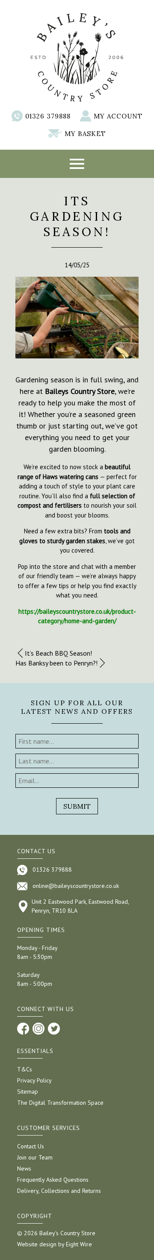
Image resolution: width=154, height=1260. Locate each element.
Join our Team (35, 1157)
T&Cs (24, 1069)
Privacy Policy (34, 1080)
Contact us (36, 851)
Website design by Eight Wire (54, 1244)
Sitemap (27, 1091)
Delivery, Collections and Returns (59, 1191)
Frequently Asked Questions (53, 1179)
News (24, 1168)
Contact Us (30, 1146)
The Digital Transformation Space (60, 1102)
